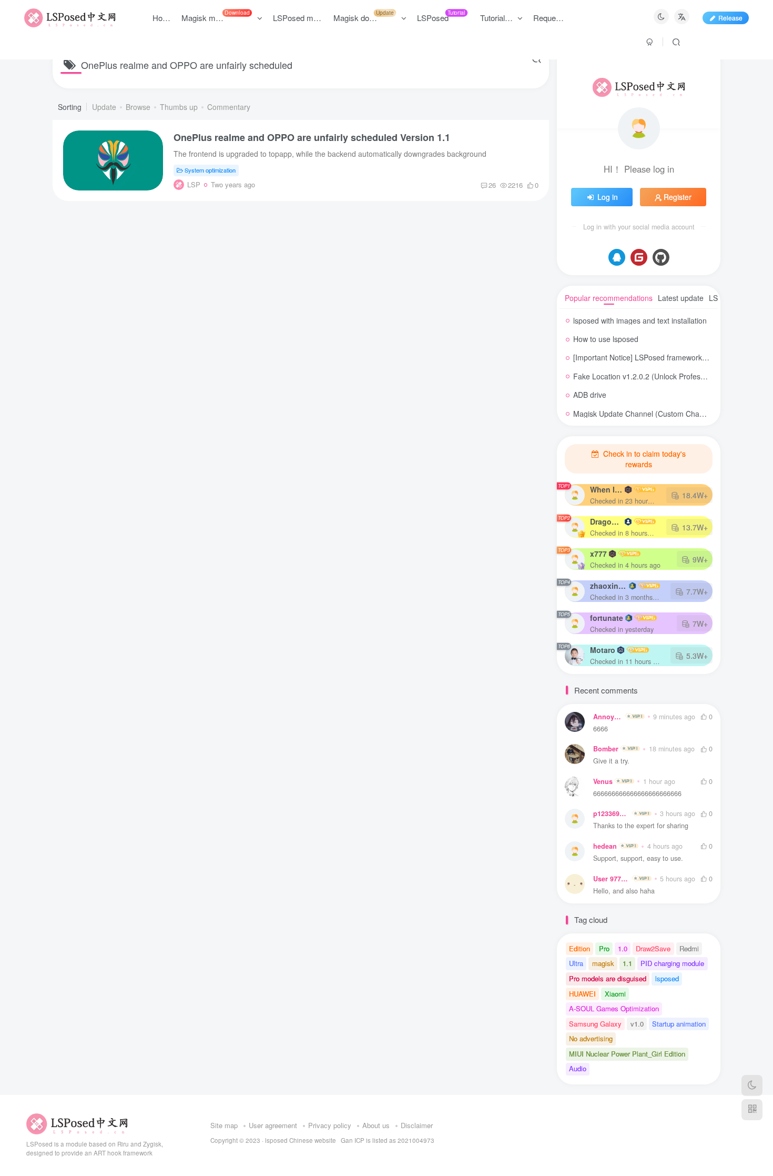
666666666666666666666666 (637, 793)
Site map (224, 1125)
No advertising (591, 1038)
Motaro (602, 650)
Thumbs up (179, 107)
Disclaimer (417, 1125)
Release (730, 17)
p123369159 (611, 813)
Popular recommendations (609, 298)
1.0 (622, 948)
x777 (598, 553)
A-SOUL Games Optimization (614, 1008)
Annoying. (608, 716)
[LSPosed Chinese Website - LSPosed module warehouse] (77, 1123)
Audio (577, 1068)
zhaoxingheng (608, 585)
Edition (579, 948)
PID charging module (672, 963)
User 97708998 (611, 878)
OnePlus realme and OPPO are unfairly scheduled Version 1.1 (312, 137)
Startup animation (679, 1024)
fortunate (606, 617)
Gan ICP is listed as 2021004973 (387, 1140)
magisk (603, 963)
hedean (605, 846)
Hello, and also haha (624, 891)
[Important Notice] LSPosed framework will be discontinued (671, 357)
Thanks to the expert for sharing (640, 825)
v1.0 (637, 1024)
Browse (138, 107)
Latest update (681, 298)
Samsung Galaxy (595, 1024)
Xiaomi (615, 994)
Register (677, 197)
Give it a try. (611, 761)
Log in (607, 197)
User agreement (273, 1125)
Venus (603, 781)
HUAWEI (582, 994)
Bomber (605, 748)
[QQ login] (616, 257)
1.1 (627, 963)
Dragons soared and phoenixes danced (606, 521)
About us (376, 1125)
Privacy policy (329, 1125)
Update (104, 107)
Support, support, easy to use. (638, 858)
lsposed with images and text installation (640, 320)
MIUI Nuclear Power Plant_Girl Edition (627, 1054)
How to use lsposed (605, 339)
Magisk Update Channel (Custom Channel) (644, 413)
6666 (600, 729)
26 (492, 185)
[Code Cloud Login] (638, 257)
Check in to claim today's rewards (643, 458)
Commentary (228, 107)
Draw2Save (653, 948)
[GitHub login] (661, 257)
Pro (604, 948)
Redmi (689, 948)
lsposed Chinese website (300, 1140)
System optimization (210, 170)
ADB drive (589, 394)
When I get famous (606, 489)
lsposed (667, 978)
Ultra (576, 963)
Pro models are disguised (607, 978)
